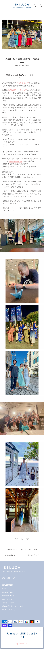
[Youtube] (9, 578)
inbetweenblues (15, 161)
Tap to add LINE (22, 644)
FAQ (4, 589)
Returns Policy (7, 599)
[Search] (35, 6)
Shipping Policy (8, 596)
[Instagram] (14, 578)
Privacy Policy (7, 592)
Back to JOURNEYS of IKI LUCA (22, 549)
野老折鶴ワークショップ (17, 90)
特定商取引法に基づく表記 (12, 606)
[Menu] (3, 5)
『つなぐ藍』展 (22, 83)
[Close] (40, 630)
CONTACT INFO (8, 610)
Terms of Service (8, 603)
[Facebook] (3, 578)
